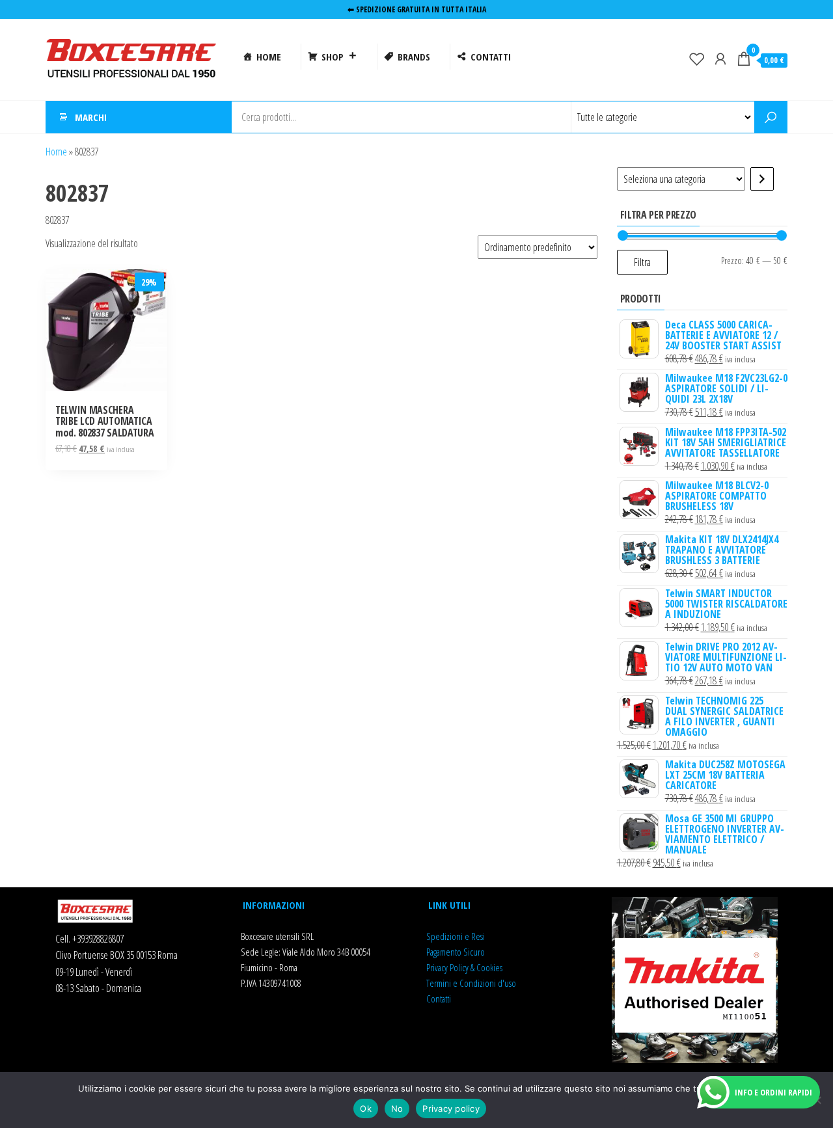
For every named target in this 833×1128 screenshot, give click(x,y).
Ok (366, 1108)
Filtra (642, 262)
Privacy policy (451, 1108)
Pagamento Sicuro (455, 951)
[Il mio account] (720, 58)
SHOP (332, 56)
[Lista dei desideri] (697, 58)
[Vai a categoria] (762, 179)
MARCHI (91, 117)
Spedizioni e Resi (455, 936)
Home (56, 151)
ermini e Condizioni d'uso (473, 982)
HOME (268, 56)
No (397, 1108)
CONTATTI (491, 56)
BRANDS (414, 56)
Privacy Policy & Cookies (464, 967)
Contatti (438, 998)
